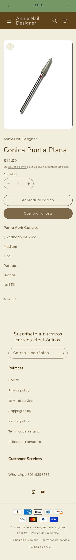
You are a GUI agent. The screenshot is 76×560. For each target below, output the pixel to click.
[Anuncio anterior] (8, 6)
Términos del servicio (23, 431)
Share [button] (12, 299)
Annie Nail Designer (34, 527)
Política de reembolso (24, 441)
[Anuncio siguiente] (68, 6)
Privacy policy (18, 390)
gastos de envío (17, 167)
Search (13, 380)
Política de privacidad (24, 540)
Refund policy (18, 421)
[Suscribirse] (62, 353)
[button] (9, 20)
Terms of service (20, 400)
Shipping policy (19, 411)
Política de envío (40, 547)
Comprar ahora (38, 213)
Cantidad (10, 174)
